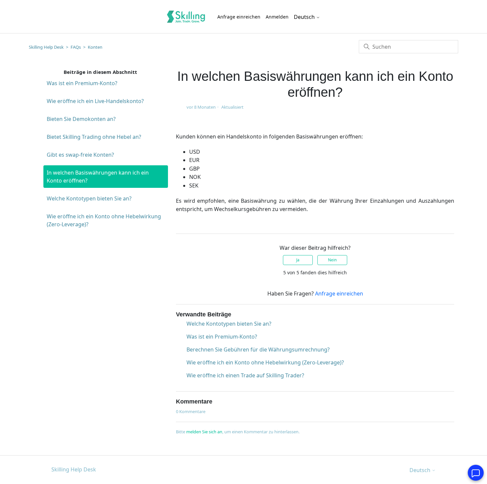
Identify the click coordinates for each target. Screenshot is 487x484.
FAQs (76, 47)
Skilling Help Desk (46, 47)
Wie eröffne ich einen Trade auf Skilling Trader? (245, 375)
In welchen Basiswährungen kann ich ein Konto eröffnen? (98, 176)
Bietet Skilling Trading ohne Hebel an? (94, 136)
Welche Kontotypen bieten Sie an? (89, 198)
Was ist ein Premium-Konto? (82, 83)
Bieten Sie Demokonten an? (81, 119)
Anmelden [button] (277, 17)
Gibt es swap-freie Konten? (80, 154)
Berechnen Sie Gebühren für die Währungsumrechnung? (258, 349)
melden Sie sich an (204, 432)
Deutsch (305, 17)
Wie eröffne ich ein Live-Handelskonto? (95, 101)
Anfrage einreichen (238, 17)
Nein (332, 260)
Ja (297, 260)
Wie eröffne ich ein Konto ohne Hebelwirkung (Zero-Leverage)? (104, 220)
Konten (95, 47)
